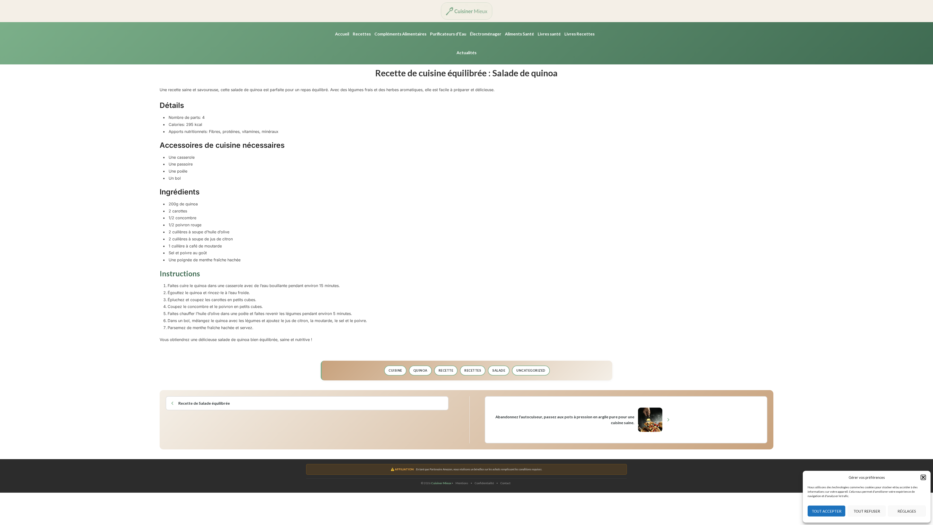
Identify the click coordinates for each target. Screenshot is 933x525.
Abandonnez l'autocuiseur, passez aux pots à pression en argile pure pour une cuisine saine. (564, 419)
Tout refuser (867, 511)
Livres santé (549, 33)
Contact (505, 483)
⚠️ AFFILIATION (402, 469)
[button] (923, 477)
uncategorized (530, 370)
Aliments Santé (519, 33)
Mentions (462, 483)
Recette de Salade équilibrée (204, 403)
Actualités (466, 52)
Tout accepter (826, 511)
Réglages (907, 511)
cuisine (395, 370)
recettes (472, 370)
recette (446, 370)
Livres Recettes (579, 33)
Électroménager (485, 33)
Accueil (342, 33)
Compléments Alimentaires (400, 33)
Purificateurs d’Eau (448, 33)
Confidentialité (484, 483)
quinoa (420, 370)
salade (498, 370)
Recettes (362, 33)
